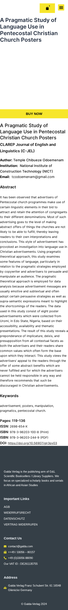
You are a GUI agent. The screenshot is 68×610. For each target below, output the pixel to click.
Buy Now (34, 114)
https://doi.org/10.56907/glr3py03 (32, 443)
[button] (61, 7)
